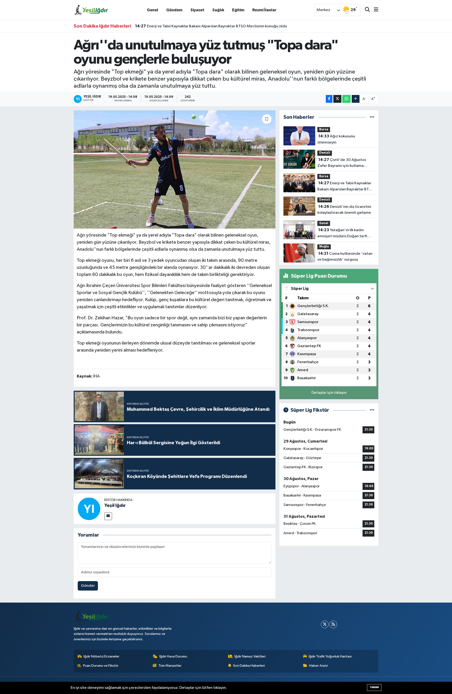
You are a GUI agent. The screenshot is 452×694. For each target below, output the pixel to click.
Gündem (174, 10)
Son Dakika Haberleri (249, 665)
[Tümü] (372, 117)
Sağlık (218, 10)
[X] (325, 624)
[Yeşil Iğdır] (89, 509)
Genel (152, 10)
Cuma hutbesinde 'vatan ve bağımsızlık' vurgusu (344, 256)
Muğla (324, 246)
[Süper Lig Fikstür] (372, 410)
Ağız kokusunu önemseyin (336, 139)
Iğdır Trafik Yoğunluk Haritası (330, 656)
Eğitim (238, 10)
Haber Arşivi (318, 665)
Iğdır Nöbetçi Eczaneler (101, 656)
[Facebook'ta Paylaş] (329, 99)
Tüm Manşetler (170, 665)
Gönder (88, 586)
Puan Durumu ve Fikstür (100, 665)
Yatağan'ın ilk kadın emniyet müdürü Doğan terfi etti (342, 233)
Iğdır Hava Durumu (173, 656)
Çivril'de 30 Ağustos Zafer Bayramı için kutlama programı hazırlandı (341, 163)
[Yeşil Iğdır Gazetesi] (91, 10)
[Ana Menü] (374, 10)
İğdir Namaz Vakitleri (250, 656)
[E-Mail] (108, 516)
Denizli (324, 152)
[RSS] (333, 624)
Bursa (323, 129)
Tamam (374, 687)
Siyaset (197, 10)
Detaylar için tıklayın (329, 393)
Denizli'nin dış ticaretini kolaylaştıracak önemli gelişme (344, 210)
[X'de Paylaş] (337, 99)
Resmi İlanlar (264, 10)
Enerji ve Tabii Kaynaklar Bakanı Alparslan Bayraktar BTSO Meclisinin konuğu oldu (211, 26)
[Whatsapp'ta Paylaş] (346, 99)
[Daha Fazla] (355, 99)
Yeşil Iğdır (115, 505)
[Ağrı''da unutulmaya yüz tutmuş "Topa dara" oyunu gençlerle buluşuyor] (174, 169)
